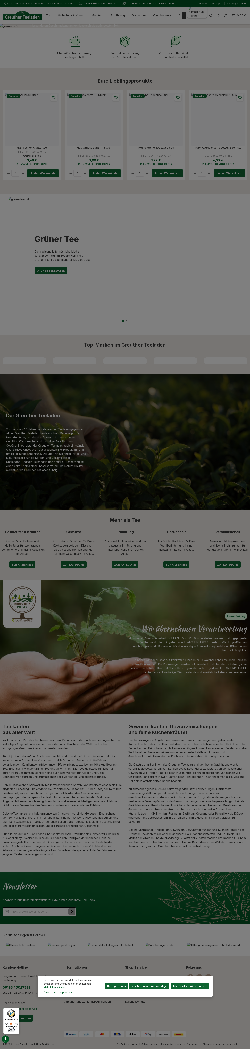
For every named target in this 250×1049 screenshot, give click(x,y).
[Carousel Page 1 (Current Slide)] (123, 321)
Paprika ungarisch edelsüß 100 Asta (218, 147)
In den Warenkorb (43, 173)
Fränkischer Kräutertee (32, 147)
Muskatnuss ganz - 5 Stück (94, 147)
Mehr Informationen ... (56, 987)
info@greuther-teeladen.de (20, 1008)
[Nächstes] (184, 15)
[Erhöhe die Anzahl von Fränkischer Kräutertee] (23, 173)
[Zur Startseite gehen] (22, 15)
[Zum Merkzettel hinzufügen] (53, 97)
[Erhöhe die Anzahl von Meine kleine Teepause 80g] (147, 173)
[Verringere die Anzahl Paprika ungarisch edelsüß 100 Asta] (194, 173)
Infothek (202, 3)
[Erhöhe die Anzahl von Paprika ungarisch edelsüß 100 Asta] (209, 173)
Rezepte (217, 3)
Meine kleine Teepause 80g (156, 147)
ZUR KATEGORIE (22, 564)
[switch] (11, 1030)
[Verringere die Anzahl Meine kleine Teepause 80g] (132, 173)
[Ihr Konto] (225, 15)
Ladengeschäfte (236, 3)
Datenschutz (51, 992)
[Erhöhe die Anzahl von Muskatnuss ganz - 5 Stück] (85, 173)
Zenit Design (48, 1044)
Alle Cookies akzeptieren (189, 986)
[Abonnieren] (71, 911)
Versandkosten (170, 1044)
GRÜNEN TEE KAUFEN (51, 270)
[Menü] (17, 1010)
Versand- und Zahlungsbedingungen (87, 1001)
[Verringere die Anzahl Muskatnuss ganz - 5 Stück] (70, 173)
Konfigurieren (116, 986)
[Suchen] (210, 15)
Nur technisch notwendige (149, 986)
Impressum (66, 992)
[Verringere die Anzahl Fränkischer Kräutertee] (8, 173)
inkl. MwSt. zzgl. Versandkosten (32, 164)
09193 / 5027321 (16, 987)
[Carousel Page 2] (127, 321)
